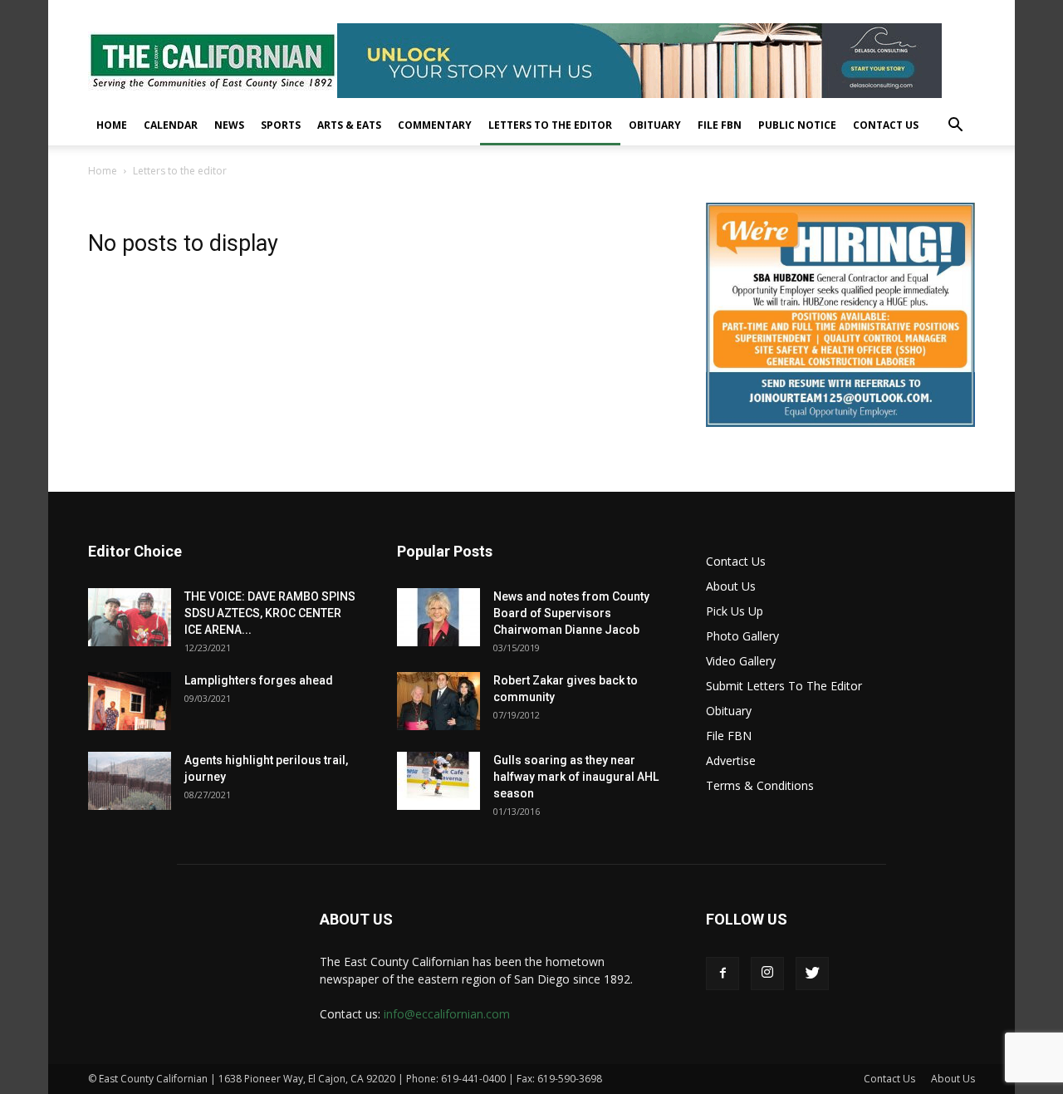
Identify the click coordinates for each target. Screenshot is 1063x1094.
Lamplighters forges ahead (258, 680)
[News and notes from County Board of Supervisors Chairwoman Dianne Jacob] (438, 617)
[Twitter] (812, 973)
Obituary (655, 125)
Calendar (171, 125)
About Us (731, 586)
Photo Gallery (742, 636)
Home (111, 125)
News (229, 125)
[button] (955, 127)
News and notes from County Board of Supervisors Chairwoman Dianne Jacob (571, 613)
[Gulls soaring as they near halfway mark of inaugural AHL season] (438, 781)
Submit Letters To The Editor (784, 686)
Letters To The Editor (550, 125)
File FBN (720, 125)
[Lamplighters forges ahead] (129, 701)
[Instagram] (767, 973)
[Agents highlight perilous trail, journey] (129, 781)
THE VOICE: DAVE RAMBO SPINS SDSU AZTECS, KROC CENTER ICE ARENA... (269, 613)
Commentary (435, 125)
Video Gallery (741, 661)
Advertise (731, 760)
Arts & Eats (349, 125)
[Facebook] (722, 973)
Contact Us (885, 125)
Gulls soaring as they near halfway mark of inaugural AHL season (576, 776)
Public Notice (797, 125)
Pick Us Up (734, 611)
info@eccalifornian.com (447, 1014)
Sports (281, 125)
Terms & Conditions (760, 785)
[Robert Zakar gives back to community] (438, 701)
